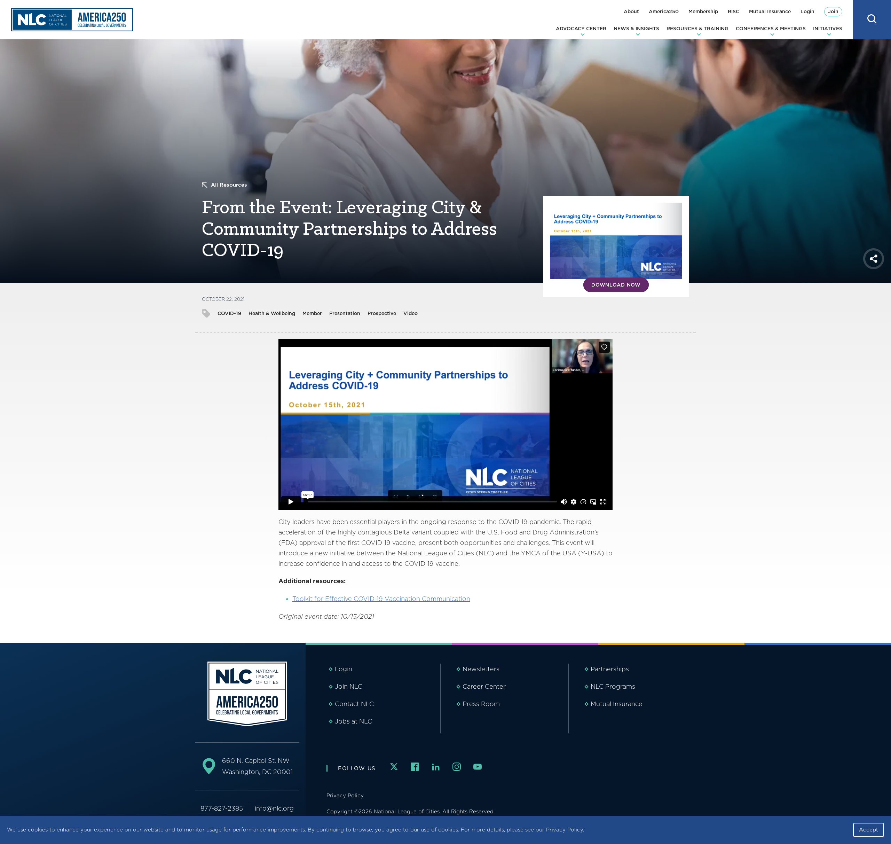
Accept (868, 830)
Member (312, 313)
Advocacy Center (581, 28)
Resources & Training (697, 28)
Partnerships (610, 669)
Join (833, 11)
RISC (733, 11)
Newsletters (481, 669)
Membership (703, 11)
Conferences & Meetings (771, 28)
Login (807, 11)
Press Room (481, 704)
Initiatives (827, 28)
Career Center (484, 686)
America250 (664, 11)
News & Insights (636, 28)
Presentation (344, 313)
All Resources (229, 185)
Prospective (382, 313)
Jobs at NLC (353, 721)
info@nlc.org (274, 808)
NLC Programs (613, 686)
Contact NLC (354, 704)
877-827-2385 (221, 808)
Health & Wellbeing (272, 313)
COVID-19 (229, 313)
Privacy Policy (564, 830)
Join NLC (348, 686)
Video (410, 313)
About (631, 11)
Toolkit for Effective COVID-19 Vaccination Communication (381, 598)
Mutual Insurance (770, 11)
